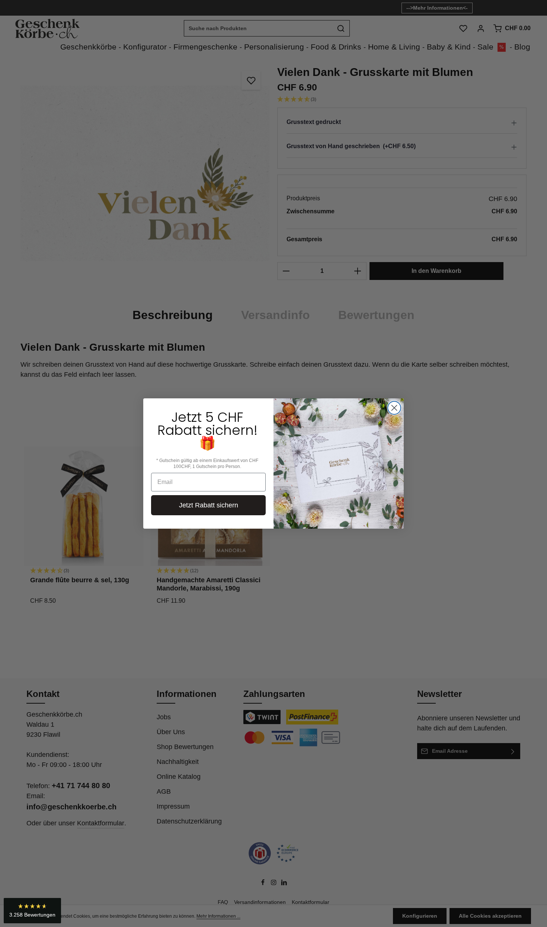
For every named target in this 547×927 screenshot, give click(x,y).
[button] (32, 910)
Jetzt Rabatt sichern (208, 505)
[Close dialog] (394, 407)
